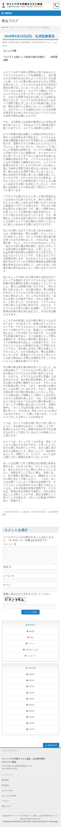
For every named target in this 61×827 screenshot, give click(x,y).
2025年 (31, 680)
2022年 (31, 699)
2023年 (31, 693)
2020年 (31, 711)
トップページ (7, 775)
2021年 (31, 705)
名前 (7, 566)
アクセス (5, 801)
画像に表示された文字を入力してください (27, 594)
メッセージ (31, 656)
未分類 (31, 631)
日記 (31, 637)
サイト (7, 585)
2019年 (31, 717)
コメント (9, 544)
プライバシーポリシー (11, 751)
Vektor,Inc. (44, 821)
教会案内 (5, 780)
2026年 (31, 674)
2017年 (31, 729)
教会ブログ (6, 806)
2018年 (31, 723)
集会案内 (5, 785)
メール (8, 575)
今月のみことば (31, 650)
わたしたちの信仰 (9, 796)
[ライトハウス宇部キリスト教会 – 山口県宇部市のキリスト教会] (23, 6)
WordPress (17, 821)
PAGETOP (52, 745)
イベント (31, 643)
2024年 (31, 686)
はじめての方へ (8, 790)
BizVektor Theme (30, 821)
